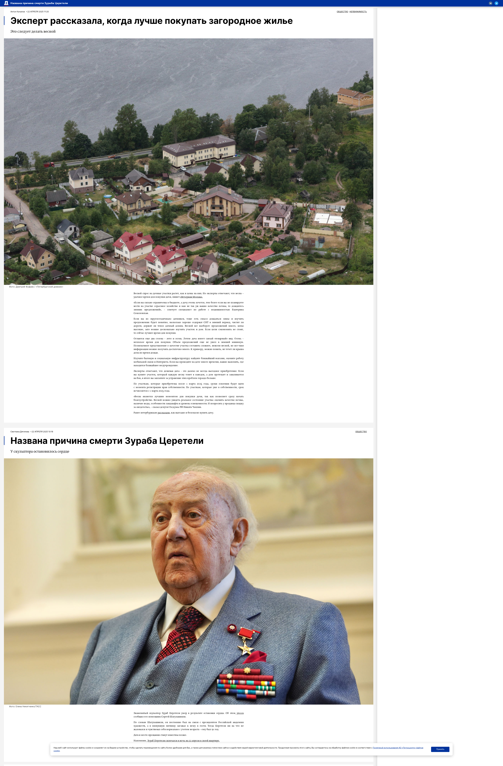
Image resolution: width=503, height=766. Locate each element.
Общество (342, 11)
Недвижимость (358, 11)
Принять (440, 749)
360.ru (239, 713)
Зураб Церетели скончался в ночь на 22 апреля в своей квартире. (183, 741)
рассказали (164, 413)
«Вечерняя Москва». (191, 297)
